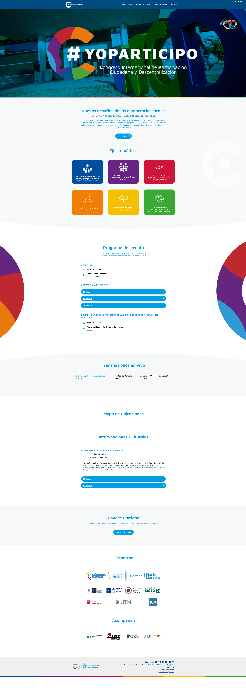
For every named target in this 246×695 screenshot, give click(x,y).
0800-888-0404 (168, 669)
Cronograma (139, 4)
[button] (178, 5)
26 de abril (87, 298)
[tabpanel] (123, 384)
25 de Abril (87, 292)
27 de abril (87, 305)
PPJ (148, 4)
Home (124, 4)
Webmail (171, 672)
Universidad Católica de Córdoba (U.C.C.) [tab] (155, 377)
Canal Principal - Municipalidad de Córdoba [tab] (89, 377)
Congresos (173, 4)
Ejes (130, 4)
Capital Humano (163, 672)
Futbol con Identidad (160, 4)
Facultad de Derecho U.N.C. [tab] (123, 377)
